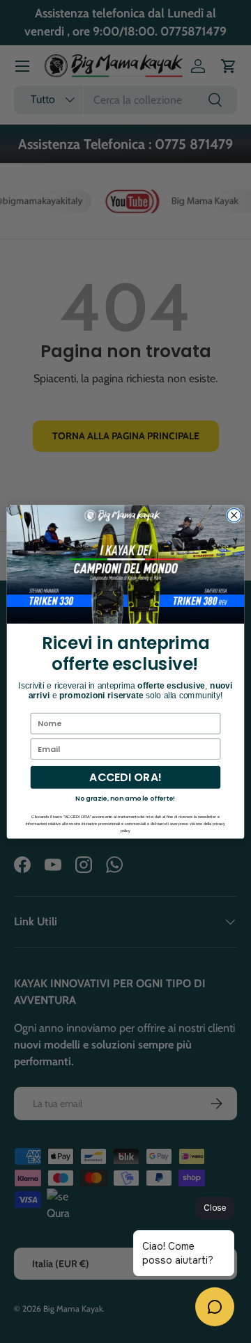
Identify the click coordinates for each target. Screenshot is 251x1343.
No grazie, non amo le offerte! (125, 798)
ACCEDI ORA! (125, 777)
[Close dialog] (234, 514)
